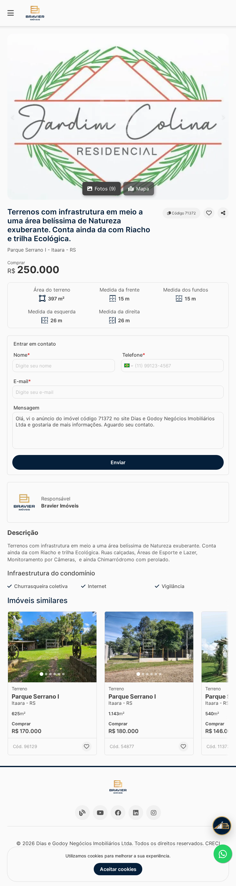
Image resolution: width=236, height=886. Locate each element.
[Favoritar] (208, 212)
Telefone (133, 355)
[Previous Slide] (12, 117)
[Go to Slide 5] (59, 674)
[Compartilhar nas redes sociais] (223, 212)
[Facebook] (118, 812)
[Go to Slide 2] (46, 674)
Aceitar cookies (118, 869)
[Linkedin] (135, 812)
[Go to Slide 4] (54, 674)
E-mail (22, 381)
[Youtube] (100, 812)
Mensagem (26, 408)
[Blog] (82, 812)
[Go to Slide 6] (63, 674)
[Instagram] (153, 812)
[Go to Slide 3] (50, 674)
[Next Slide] (223, 117)
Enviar (118, 462)
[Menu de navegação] (10, 13)
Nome (22, 355)
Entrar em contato (35, 344)
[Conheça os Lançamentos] (221, 825)
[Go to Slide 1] (41, 674)
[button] (118, 117)
